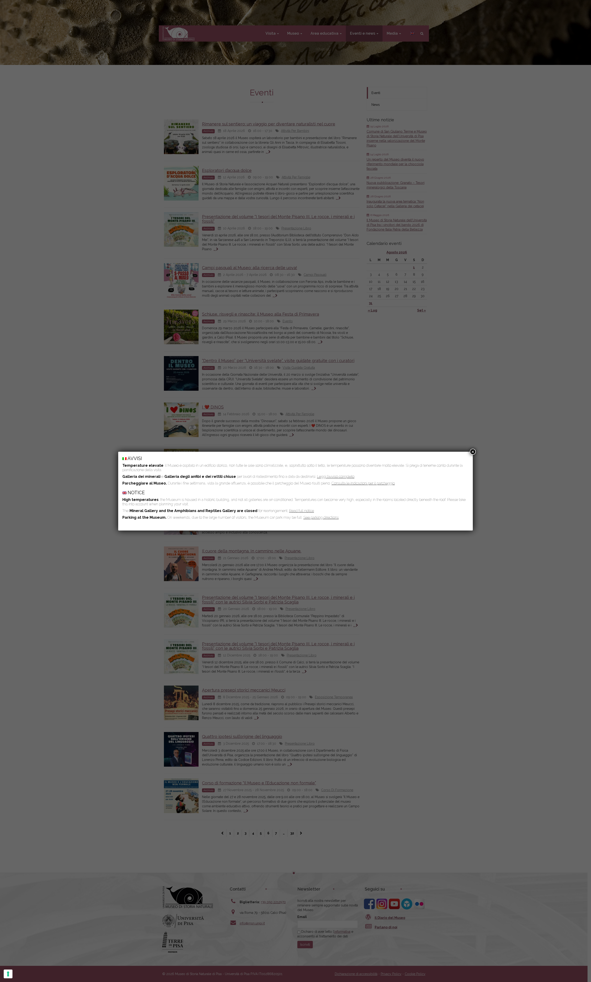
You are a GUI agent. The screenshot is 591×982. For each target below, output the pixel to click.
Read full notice (301, 511)
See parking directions (321, 517)
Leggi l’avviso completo (335, 476)
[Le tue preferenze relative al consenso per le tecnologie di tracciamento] (8, 974)
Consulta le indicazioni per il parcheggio (363, 483)
